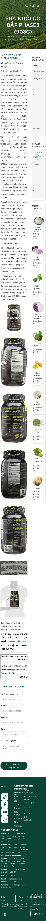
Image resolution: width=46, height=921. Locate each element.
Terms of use (23, 898)
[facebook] (4, 804)
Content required (8, 740)
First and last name (9, 693)
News (16, 822)
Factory (17, 808)
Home (11, 36)
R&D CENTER (27, 818)
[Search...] (26, 6)
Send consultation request (14, 765)
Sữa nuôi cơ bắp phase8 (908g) (23, 24)
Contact (18, 826)
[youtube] (4, 812)
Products (28, 785)
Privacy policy (4, 898)
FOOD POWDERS (28, 791)
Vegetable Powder (28, 36)
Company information (20, 787)
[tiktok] (4, 797)
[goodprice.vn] (23, 7)
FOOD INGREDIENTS (30, 801)
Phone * (4, 717)
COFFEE (27, 806)
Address (4, 705)
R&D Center (17, 813)
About (17, 804)
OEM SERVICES (28, 811)
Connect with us (9, 829)
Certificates (19, 818)
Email (3, 729)
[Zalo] (4, 819)
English (33, 6)
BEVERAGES (29, 796)
